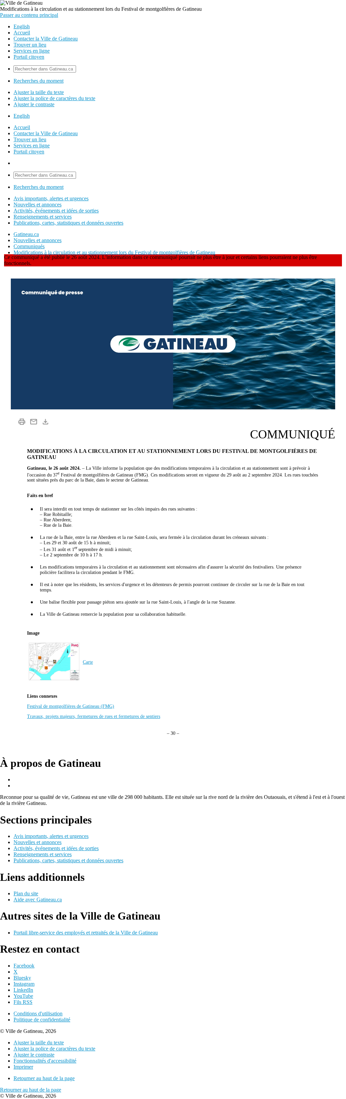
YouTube (23, 996)
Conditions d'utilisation (38, 1013)
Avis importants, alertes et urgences (51, 198)
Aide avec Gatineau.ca (38, 899)
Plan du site (26, 893)
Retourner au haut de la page (44, 1078)
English (22, 26)
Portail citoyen (29, 57)
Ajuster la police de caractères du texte (54, 98)
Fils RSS (23, 1002)
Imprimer (23, 1067)
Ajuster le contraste (34, 104)
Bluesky (22, 978)
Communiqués (29, 246)
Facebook (24, 965)
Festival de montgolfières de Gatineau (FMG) (70, 706)
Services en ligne (32, 51)
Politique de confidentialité (42, 1019)
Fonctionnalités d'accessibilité (45, 1061)
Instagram (24, 984)
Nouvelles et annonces (37, 204)
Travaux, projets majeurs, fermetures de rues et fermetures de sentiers (93, 716)
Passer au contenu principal (29, 15)
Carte (88, 662)
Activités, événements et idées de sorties (56, 210)
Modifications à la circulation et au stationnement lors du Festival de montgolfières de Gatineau (114, 252)
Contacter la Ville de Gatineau (46, 38)
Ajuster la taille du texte (39, 92)
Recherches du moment (39, 81)
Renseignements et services (43, 217)
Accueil (22, 32)
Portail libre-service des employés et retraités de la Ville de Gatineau (86, 932)
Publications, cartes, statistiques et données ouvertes (68, 223)
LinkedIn (23, 990)
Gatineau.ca (26, 234)
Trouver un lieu (30, 45)
